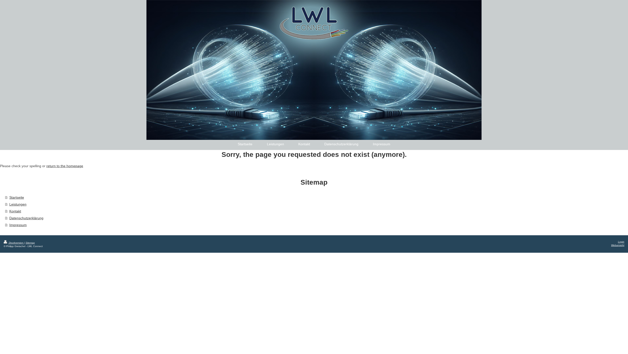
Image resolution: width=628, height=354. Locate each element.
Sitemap (30, 242)
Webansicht (617, 245)
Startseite (16, 197)
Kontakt (15, 211)
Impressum (18, 225)
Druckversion (16, 242)
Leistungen (17, 204)
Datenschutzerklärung (26, 218)
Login (621, 241)
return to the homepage (64, 166)
